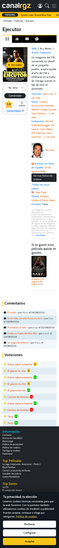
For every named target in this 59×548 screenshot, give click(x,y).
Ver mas (49, 150)
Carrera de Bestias (18, 397)
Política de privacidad (12, 444)
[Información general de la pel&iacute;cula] (7, 39)
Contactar (7, 435)
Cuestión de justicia (11, 473)
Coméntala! (15, 95)
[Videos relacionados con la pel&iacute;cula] (27, 39)
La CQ (5, 487)
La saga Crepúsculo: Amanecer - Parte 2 (21, 464)
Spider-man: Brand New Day (36, 15)
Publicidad (7, 454)
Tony (10, 416)
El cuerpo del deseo (12, 490)
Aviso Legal (7, 441)
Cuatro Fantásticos (11, 477)
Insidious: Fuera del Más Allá (22, 333)
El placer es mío (16, 370)
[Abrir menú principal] (54, 6)
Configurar (29, 532)
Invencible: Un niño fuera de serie (24, 318)
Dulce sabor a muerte (19, 364)
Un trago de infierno (18, 342)
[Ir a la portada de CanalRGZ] (16, 6)
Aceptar (29, 541)
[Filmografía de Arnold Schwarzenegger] (37, 150)
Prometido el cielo (17, 327)
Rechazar (29, 524)
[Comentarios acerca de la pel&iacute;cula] (37, 39)
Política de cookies (11, 447)
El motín (11, 312)
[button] (47, 6)
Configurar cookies (11, 450)
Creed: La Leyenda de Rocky (16, 470)
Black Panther (9, 467)
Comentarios (13, 110)
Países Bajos (48, 200)
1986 (34, 48)
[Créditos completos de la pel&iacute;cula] (17, 39)
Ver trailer (16, 64)
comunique (40, 235)
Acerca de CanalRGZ (12, 438)
